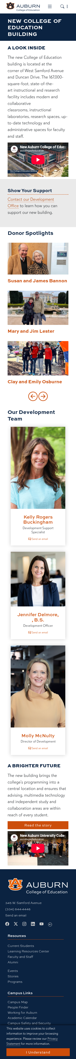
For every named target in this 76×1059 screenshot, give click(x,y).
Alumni (13, 962)
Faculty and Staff (20, 956)
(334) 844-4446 (17, 909)
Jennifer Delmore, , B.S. (38, 617)
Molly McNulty (38, 735)
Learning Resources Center (28, 951)
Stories (13, 976)
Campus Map (18, 1002)
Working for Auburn (22, 1012)
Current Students (21, 945)
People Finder (18, 1007)
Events (13, 970)
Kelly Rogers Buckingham (38, 519)
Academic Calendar (22, 1017)
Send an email (39, 539)
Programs (15, 981)
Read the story (38, 825)
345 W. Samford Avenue (23, 902)
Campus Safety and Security (29, 1023)
